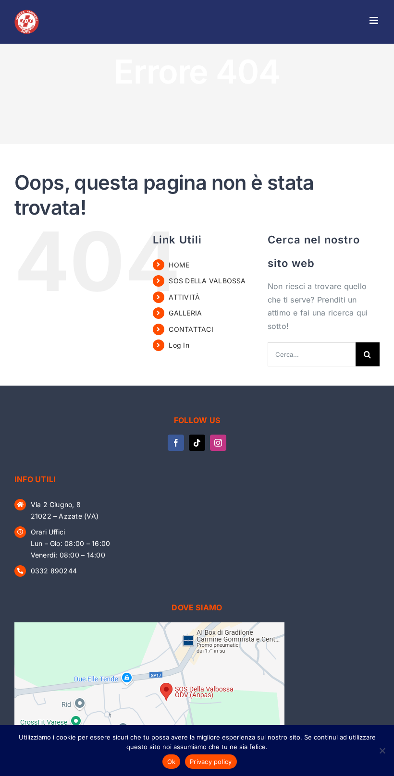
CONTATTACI (191, 329)
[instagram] (218, 443)
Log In (179, 345)
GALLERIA (185, 313)
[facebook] (176, 443)
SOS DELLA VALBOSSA (207, 281)
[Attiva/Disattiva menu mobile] (374, 20)
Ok (171, 761)
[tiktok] (197, 443)
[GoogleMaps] (149, 626)
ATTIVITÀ (184, 297)
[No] (382, 750)
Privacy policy (211, 761)
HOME (179, 265)
